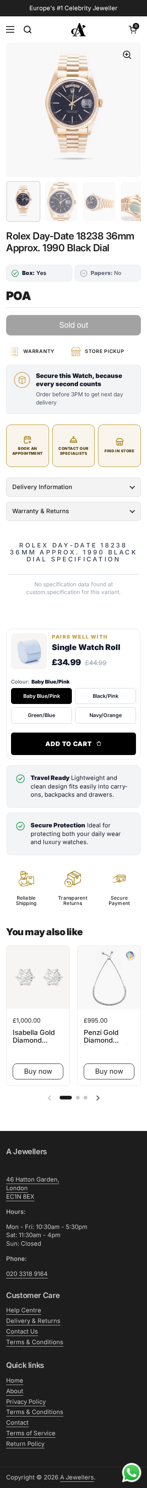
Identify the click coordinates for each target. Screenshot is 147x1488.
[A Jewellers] (78, 29)
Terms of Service (31, 1433)
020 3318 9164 (27, 1274)
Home (14, 1380)
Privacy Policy (26, 1401)
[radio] (41, 696)
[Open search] (27, 29)
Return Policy (25, 1444)
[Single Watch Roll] (29, 651)
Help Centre (23, 1310)
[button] (133, 29)
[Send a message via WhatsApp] (131, 1472)
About (14, 1391)
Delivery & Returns (33, 1321)
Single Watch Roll (86, 647)
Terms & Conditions (34, 1342)
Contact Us (22, 1331)
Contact (17, 1422)
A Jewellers (77, 1477)
